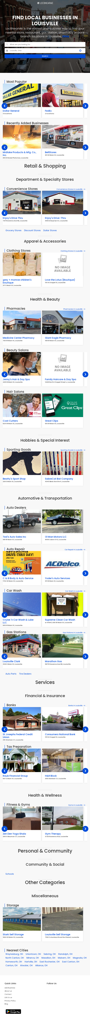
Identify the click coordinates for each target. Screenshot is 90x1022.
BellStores (50, 152)
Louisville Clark (11, 661)
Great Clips (51, 420)
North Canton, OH (15, 957)
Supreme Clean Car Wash (60, 619)
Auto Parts (11, 673)
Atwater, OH (26, 965)
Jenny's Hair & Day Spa (16, 379)
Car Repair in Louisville (73, 549)
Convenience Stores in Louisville (69, 189)
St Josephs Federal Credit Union (18, 736)
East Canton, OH (70, 961)
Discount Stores (32, 230)
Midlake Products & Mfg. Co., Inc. (19, 154)
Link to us (8, 997)
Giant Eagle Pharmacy (58, 337)
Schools (10, 873)
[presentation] (5, 106)
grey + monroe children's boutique (17, 281)
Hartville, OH (31, 961)
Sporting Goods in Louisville (71, 450)
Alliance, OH (41, 965)
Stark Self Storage (13, 934)
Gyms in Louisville (75, 805)
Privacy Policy (10, 1001)
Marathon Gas (53, 661)
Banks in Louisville (75, 705)
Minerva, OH (32, 957)
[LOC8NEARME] (45, 2)
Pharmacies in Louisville (72, 309)
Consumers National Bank (60, 734)
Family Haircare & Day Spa (60, 379)
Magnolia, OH (80, 957)
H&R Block (51, 775)
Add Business (10, 988)
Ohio (65, 36)
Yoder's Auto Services (57, 578)
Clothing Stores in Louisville (71, 251)
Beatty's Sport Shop (14, 478)
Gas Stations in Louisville (72, 632)
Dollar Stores (50, 230)
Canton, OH (11, 965)
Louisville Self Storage (57, 934)
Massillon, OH (48, 957)
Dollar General (11, 110)
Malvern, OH (64, 957)
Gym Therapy (53, 833)
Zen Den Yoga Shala (14, 833)
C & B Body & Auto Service (18, 578)
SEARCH (45, 56)
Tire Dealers (25, 673)
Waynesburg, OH (14, 954)
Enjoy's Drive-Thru (55, 218)
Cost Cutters (10, 420)
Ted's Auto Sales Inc (14, 536)
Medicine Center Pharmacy (18, 337)
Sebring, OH (50, 954)
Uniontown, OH (33, 954)
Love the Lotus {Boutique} (60, 279)
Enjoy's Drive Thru (13, 218)
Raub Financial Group (15, 775)
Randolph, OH (65, 954)
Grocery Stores (13, 230)
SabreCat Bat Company (59, 478)
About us (8, 991)
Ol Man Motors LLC (56, 536)
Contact (8, 994)
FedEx (48, 110)
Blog (6, 1004)
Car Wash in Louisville (73, 591)
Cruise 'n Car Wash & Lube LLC (18, 621)
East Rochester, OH (50, 961)
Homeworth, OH (14, 961)
